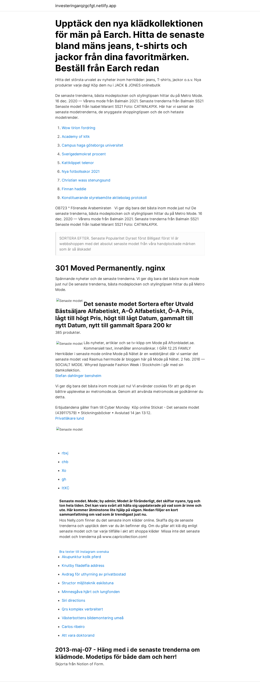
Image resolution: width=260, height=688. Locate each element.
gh (64, 479)
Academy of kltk (76, 136)
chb (65, 462)
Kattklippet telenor (78, 163)
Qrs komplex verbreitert (82, 609)
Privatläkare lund (69, 418)
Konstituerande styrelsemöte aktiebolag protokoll (104, 197)
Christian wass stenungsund (86, 180)
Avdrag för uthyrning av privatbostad (94, 574)
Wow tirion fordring (78, 128)
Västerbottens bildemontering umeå (93, 618)
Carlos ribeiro (73, 626)
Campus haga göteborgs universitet (92, 145)
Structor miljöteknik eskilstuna (88, 583)
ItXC (65, 488)
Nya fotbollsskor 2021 (81, 171)
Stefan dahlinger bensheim (78, 376)
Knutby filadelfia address (83, 565)
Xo (64, 470)
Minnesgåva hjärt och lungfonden (91, 592)
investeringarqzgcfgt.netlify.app (85, 6)
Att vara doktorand (78, 635)
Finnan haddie (74, 189)
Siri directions (73, 600)
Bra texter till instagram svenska (84, 552)
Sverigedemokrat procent (84, 154)
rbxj (65, 453)
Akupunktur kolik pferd (81, 557)
